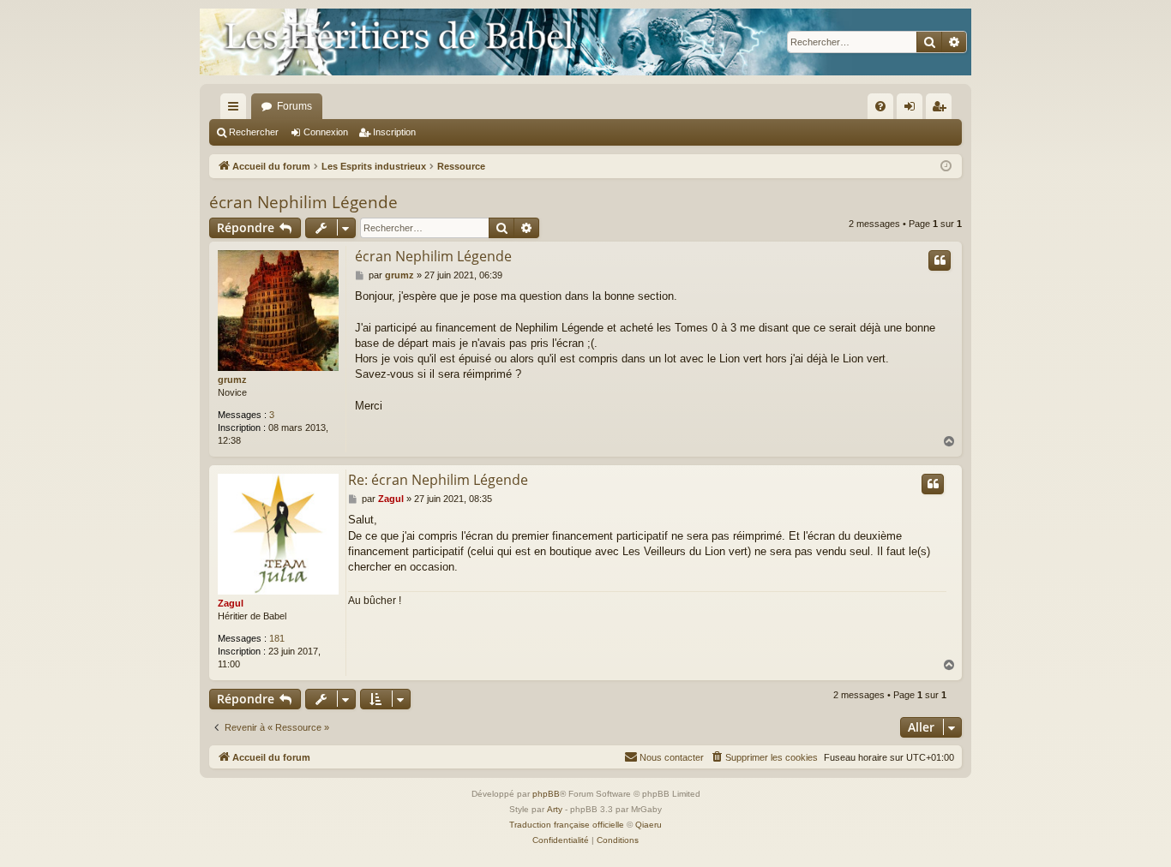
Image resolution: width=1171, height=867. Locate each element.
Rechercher (254, 132)
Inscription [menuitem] (942, 109)
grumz (232, 379)
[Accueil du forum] (585, 42)
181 (277, 638)
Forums (294, 106)
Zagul (230, 603)
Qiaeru (648, 824)
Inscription (394, 132)
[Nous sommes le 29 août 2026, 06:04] (946, 166)
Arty (554, 809)
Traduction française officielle (566, 824)
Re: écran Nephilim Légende (438, 479)
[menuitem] (880, 106)
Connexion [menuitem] (913, 109)
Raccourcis (236, 109)
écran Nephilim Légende (303, 202)
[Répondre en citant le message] (939, 260)
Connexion (325, 132)
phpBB (546, 793)
